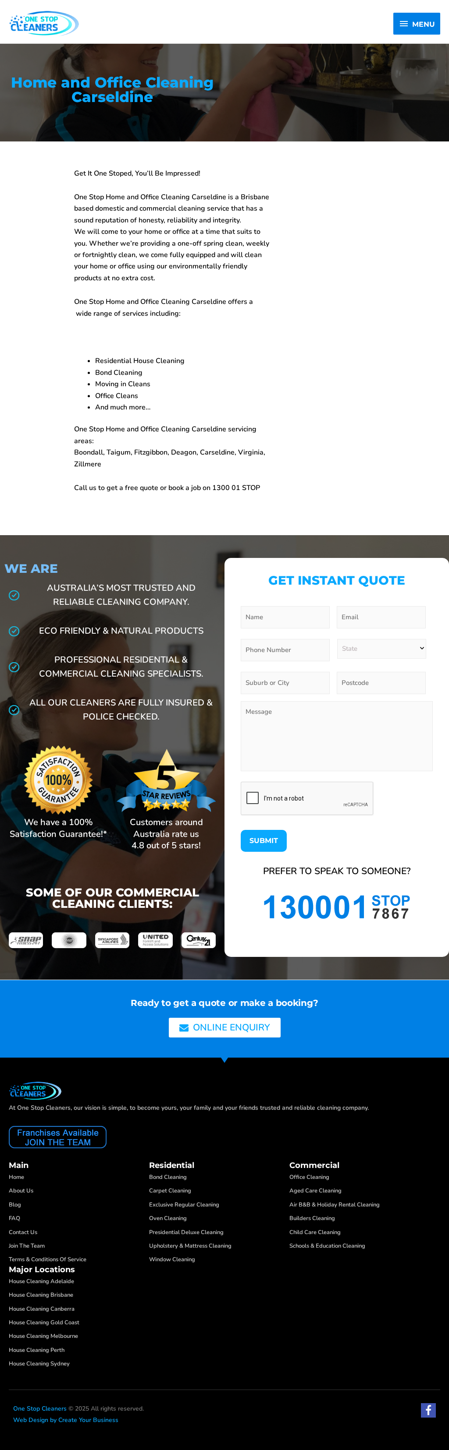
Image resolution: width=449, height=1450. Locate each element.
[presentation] (307, 799)
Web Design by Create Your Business (65, 1420)
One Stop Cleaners (40, 1408)
